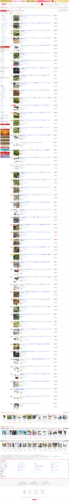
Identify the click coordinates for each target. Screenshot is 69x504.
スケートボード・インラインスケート (5, 39)
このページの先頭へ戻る (65, 453)
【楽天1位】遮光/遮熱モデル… (29, 420)
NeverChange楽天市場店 (23, 250)
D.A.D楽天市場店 (22, 71)
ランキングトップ (13, 7)
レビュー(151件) (25, 204)
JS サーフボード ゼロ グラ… (34, 420)
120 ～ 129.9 (3, 72)
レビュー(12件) (25, 62)
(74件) (65, 438)
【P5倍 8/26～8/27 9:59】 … (24, 448)
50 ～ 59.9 (2, 58)
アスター (22, 332)
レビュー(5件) (25, 77)
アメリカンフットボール (5, 37)
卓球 (2, 33)
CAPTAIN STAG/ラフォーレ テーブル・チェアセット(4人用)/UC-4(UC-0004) (31, 142)
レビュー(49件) (25, 301)
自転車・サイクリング (5, 15)
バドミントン (4, 34)
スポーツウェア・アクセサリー (5, 14)
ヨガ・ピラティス (4, 24)
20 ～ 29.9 (2, 56)
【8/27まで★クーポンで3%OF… (55, 436)
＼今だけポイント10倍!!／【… (60, 448)
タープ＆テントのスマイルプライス (24, 183)
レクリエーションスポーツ (5, 43)
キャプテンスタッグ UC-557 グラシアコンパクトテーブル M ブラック (30, 403)
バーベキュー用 (3, 68)
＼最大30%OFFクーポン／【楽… (34, 436)
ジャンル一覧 (60, 7)
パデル (3, 30)
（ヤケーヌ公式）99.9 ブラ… (14, 436)
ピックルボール (4, 29)
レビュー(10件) (25, 271)
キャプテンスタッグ (4, 98)
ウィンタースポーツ (4, 20)
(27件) (60, 438)
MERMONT (3, 96)
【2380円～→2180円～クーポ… (4, 448)
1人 (1, 81)
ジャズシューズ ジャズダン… (55, 420)
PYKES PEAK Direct (23, 287)
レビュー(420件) (25, 122)
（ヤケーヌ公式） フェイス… (4, 436)
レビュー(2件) (25, 159)
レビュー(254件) (25, 17)
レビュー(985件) (25, 25)
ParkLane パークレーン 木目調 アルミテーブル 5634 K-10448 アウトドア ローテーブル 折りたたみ (34, 396)
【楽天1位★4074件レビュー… (45, 448)
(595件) (30, 438)
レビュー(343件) (25, 40)
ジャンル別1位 (31, 7)
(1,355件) (20, 438)
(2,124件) (25, 438)
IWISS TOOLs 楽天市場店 (23, 219)
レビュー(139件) (25, 211)
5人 (1, 84)
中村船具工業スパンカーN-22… (60, 420)
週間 (21, 13)
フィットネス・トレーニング (5, 21)
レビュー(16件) (25, 234)
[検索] (42, 4)
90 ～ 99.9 (2, 73)
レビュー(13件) (25, 241)
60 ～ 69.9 (2, 57)
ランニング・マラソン (5, 22)
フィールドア (3, 95)
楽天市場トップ (3, 9)
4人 (1, 80)
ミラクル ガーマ (23, 347)
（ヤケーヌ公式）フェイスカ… (24, 436)
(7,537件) (5, 438)
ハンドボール (4, 32)
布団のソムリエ (22, 153)
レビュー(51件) (25, 174)
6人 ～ (2, 83)
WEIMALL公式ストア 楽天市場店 (24, 280)
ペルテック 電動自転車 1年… (45, 420)
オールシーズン (3, 106)
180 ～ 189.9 (3, 75)
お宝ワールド (22, 190)
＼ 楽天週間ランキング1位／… (14, 420)
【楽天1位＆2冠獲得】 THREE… (34, 448)
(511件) (15, 438)
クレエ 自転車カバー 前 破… (24, 420)
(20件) (45, 438)
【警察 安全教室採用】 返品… (55, 448)
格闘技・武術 (4, 41)
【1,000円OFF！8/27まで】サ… (40, 436)
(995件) (10, 438)
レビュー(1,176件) (25, 32)
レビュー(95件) (25, 286)
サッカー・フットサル (5, 27)
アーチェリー (4, 42)
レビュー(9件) (25, 256)
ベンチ (2, 116)
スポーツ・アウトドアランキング (17, 10)
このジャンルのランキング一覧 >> (63, 9)
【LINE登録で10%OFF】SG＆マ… (49, 449)
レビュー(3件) (25, 338)
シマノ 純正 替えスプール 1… (4, 420)
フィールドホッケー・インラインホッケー (5, 40)
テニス (3, 28)
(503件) (50, 438)
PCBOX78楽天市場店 (23, 377)
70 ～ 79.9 (2, 52)
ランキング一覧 (3, 127)
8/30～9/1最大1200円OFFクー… (65, 448)
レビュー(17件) (25, 353)
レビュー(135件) (25, 189)
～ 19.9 (2, 55)
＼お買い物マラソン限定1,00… (19, 420)
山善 (2, 97)
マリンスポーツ (4, 19)
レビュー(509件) (25, 107)
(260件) (55, 438)
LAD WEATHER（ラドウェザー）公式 (25, 108)
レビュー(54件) (25, 114)
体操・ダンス (4, 25)
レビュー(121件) (25, 47)
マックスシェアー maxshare (24, 123)
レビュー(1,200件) (25, 249)
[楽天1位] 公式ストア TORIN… (45, 436)
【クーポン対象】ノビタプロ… (49, 421)
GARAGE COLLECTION (23, 235)
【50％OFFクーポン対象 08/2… (60, 436)
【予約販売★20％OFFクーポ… (65, 420)
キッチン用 (2, 69)
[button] (48, 4)
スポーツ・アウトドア (15, 9)
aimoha (21, 92)
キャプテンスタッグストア (23, 316)
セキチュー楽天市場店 (23, 397)
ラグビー (3, 36)
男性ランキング (18, 7)
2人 (1, 79)
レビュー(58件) (25, 129)
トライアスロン (4, 16)
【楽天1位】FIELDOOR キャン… (9, 420)
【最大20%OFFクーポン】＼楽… (50, 436)
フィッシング (4, 18)
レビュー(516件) (25, 383)
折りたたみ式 (20, 9)
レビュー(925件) (25, 323)
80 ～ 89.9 (2, 65)
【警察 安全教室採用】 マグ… (9, 448)
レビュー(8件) (25, 331)
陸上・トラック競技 (4, 23)
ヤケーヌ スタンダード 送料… (29, 436)
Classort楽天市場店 (23, 138)
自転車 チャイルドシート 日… (40, 448)
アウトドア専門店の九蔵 (23, 362)
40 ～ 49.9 (2, 54)
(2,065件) (36, 438)
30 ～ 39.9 (2, 53)
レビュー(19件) (25, 137)
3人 (1, 82)
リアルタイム (27, 7)
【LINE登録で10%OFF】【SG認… (19, 449)
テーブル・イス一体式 (4, 122)
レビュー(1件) (25, 346)
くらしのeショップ (23, 26)
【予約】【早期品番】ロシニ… (39, 420)
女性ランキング (22, 7)
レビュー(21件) (25, 226)
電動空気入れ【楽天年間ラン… (14, 449)
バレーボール (4, 31)
